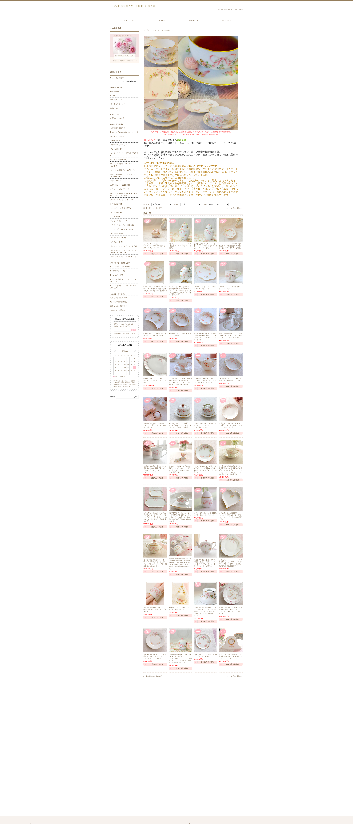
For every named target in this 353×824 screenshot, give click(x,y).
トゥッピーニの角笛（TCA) (120, 208)
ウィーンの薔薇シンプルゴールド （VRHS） (123, 165)
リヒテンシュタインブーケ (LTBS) (123, 246)
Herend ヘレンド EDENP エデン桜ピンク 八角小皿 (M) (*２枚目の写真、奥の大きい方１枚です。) (155, 289)
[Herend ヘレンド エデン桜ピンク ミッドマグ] (231, 272)
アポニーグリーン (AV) (118, 145)
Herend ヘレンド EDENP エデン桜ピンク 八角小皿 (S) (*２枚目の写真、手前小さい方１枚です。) (230, 246)
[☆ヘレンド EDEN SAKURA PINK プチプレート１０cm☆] (205, 640)
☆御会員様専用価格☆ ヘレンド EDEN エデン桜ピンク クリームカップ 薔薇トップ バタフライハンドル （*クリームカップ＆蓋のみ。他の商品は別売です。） (181, 658)
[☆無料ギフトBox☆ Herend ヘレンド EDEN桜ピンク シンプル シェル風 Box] (155, 409)
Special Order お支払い (119, 302)
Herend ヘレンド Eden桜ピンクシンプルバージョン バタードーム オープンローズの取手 (180, 425)
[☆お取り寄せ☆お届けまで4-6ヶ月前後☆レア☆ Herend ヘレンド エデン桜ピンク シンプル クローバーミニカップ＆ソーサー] (180, 364)
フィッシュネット (117, 234)
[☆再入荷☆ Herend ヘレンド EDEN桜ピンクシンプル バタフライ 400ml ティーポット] (205, 364)
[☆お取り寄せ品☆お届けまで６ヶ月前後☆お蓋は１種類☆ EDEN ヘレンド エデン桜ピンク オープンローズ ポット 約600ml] (205, 546)
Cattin (112, 96)
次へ (234, 208)
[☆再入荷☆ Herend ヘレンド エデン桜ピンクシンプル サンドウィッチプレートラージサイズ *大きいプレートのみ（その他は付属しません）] (155, 499)
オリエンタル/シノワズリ (119, 189)
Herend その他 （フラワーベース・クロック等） (124, 287)
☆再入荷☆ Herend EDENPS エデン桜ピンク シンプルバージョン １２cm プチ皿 (230, 425)
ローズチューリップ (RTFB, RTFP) (123, 257)
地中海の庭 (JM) (116, 204)
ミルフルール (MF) (117, 242)
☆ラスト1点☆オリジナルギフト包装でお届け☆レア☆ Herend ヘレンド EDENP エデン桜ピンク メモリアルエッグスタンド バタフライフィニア (180, 291)
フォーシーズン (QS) (118, 238)
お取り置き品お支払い (118, 298)
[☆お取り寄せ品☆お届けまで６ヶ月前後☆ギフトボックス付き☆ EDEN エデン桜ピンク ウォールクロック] (231, 593)
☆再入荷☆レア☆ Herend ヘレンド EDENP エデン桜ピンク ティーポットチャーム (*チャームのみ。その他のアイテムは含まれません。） (180, 517)
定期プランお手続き (117, 310)
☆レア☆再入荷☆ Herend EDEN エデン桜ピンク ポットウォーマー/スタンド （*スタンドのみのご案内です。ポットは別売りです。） (205, 611)
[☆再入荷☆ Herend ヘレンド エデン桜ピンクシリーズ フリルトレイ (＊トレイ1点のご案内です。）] (231, 319)
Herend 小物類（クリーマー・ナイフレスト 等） (124, 280)
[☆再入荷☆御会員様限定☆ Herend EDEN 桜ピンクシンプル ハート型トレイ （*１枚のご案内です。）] (231, 499)
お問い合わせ (194, 20)
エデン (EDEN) (115, 181)
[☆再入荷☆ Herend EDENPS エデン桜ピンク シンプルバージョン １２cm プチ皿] (231, 409)
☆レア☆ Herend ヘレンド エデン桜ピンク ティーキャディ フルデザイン (180, 246)
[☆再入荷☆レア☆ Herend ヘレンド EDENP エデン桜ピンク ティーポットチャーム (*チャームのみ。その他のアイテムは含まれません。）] (180, 499)
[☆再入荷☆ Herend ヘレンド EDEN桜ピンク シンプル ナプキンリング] (155, 593)
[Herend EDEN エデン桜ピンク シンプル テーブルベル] (180, 593)
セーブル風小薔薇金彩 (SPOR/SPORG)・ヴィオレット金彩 (124, 194)
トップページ (129, 20)
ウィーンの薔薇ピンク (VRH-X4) (122, 170)
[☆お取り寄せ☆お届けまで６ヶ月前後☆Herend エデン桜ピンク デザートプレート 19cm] (155, 640)
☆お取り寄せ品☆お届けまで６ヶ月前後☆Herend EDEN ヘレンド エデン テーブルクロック (230, 656)
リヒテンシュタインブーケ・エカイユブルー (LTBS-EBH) (124, 251)
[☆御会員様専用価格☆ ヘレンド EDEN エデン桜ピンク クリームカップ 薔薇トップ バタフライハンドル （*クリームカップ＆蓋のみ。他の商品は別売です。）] (180, 640)
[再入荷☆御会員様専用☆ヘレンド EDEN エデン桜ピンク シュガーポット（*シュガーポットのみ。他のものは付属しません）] (155, 546)
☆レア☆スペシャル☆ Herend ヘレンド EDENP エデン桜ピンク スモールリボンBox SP (155, 246)
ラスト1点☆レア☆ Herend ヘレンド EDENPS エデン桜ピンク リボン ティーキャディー (205, 246)
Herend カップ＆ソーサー (120, 267)
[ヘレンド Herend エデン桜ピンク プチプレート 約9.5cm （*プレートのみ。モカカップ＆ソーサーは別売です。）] (205, 452)
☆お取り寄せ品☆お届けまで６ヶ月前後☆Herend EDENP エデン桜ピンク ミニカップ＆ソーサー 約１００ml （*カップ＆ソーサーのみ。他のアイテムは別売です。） (230, 470)
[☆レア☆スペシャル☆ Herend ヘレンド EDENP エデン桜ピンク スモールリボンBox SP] (155, 230)
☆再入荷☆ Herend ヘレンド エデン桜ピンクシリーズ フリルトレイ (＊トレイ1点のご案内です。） (230, 335)
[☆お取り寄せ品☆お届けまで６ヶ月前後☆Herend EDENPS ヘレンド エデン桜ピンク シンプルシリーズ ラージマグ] (155, 452)
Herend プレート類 (117, 271)
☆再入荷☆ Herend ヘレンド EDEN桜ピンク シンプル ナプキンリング (154, 609)
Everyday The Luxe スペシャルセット (124, 132)
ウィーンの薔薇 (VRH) (118, 160)
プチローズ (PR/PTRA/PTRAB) (121, 229)
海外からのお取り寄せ (118, 306)
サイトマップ (226, 20)
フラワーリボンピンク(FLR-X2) (122, 225)
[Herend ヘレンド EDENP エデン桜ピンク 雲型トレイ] (205, 272)
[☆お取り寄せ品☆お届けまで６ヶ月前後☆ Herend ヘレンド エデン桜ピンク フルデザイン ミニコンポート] (205, 319)
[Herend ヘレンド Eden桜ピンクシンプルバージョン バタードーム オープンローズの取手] (180, 409)
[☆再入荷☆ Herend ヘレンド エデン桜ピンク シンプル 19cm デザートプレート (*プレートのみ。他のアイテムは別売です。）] (231, 546)
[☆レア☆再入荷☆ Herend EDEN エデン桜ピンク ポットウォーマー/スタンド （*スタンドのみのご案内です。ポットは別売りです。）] (205, 593)
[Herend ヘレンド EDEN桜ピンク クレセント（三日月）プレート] (155, 319)
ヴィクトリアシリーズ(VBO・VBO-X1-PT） (124, 154)
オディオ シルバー (117, 118)
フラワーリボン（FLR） (119, 221)
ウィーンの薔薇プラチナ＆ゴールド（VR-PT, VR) (123, 175)
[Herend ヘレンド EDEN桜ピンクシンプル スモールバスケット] (231, 364)
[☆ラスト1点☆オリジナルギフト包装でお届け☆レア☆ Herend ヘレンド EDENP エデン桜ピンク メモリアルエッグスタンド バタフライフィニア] (180, 272)
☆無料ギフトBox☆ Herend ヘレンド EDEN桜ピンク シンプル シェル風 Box (155, 425)
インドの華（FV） (117, 149)
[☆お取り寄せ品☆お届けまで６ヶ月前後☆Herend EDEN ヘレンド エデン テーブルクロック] (231, 640)
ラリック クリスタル (118, 100)
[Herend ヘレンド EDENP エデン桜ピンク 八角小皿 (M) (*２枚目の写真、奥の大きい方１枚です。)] (155, 272)
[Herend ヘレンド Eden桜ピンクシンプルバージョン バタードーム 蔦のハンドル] (205, 409)
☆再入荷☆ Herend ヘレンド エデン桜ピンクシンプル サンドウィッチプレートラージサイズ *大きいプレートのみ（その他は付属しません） (155, 517)
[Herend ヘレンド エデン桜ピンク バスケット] (180, 319)
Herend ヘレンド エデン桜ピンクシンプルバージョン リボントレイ (154, 380)
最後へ (239, 208)
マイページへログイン (225, 9)
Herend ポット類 (116, 275)
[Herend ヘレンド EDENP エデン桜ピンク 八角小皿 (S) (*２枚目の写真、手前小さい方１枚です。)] (231, 230)
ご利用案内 (161, 20)
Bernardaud (114, 91)
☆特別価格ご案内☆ (117, 128)
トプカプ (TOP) (116, 212)
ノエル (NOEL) (115, 217)
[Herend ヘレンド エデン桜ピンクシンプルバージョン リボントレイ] (155, 364)
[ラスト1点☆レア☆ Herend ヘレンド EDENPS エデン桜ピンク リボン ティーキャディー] (205, 230)
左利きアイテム (116, 141)
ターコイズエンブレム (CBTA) (121, 200)
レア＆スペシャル (117, 136)
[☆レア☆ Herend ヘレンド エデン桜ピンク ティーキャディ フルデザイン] (180, 230)
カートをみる (238, 9)
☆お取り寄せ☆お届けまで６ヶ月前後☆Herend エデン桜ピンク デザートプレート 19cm (154, 656)
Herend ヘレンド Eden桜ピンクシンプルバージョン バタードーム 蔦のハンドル (205, 425)
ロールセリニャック (117, 104)
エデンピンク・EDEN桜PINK (125, 81)
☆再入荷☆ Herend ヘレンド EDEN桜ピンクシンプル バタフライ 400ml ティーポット (205, 380)
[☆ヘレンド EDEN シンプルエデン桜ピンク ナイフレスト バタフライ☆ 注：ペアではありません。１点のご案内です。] (180, 452)
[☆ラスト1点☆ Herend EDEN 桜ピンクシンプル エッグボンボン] (205, 499)
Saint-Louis (114, 108)
